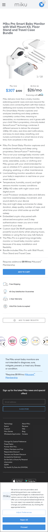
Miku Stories (8, 431)
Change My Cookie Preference (15, 441)
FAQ (23, 429)
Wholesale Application (12, 434)
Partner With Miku (10, 447)
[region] (24, 507)
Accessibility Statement (12, 457)
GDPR (6, 465)
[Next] (44, 342)
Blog (23, 431)
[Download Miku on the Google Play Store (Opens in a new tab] (30, 480)
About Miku (26, 424)
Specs (6, 426)
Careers (25, 434)
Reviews (25, 426)
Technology (8, 424)
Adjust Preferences (24, 512)
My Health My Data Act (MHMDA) (16, 467)
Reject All (24, 520)
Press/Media (8, 444)
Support (7, 429)
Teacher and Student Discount (15, 454)
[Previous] (4, 344)
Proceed (24, 527)
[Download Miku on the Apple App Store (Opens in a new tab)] (17, 480)
